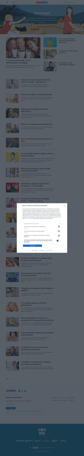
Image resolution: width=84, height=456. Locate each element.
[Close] (64, 205)
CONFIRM (32, 245)
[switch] (58, 226)
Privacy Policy (49, 250)
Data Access (42, 250)
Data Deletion (34, 250)
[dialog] (42, 228)
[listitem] (42, 223)
